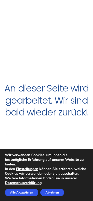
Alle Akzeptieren (21, 192)
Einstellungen (27, 169)
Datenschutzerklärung (23, 182)
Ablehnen (52, 192)
